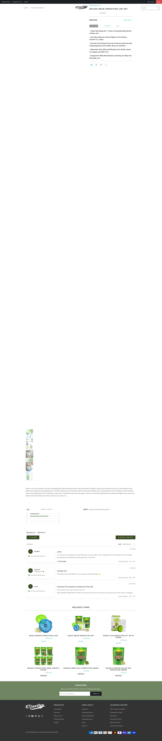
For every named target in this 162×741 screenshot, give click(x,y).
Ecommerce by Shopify (51, 732)
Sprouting (56, 712)
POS (40, 732)
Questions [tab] (41, 533)
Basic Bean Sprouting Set (81, 623)
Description (94, 26)
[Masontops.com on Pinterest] (35, 716)
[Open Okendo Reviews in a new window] (128, 530)
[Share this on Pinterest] (101, 65)
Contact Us (85, 709)
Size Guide (127, 20)
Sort (120, 544)
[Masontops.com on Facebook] (29, 716)
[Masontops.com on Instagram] (39, 716)
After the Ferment (115, 722)
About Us (84, 726)
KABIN (26, 2)
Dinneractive (17, 2)
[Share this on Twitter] (91, 65)
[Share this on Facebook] (96, 65)
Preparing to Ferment (116, 712)
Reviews (56, 722)
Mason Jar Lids (58, 716)
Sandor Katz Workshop (116, 726)
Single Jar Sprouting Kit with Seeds (118, 623)
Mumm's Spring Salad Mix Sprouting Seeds (118, 656)
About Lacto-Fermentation (117, 709)
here (65, 496)
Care (117, 26)
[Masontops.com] (82, 7)
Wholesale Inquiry (87, 719)
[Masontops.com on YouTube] (32, 716)
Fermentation (58, 709)
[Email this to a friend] (106, 65)
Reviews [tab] (31, 533)
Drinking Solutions (59, 719)
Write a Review (127, 537)
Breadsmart (6, 2)
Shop (26, 8)
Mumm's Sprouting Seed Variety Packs (43, 656)
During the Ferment (115, 719)
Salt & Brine (113, 716)
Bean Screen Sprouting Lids (43, 623)
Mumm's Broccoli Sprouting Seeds (81, 656)
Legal (83, 722)
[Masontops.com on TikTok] (26, 715)
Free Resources (37, 8)
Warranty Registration (88, 716)
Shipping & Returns (87, 712)
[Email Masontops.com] (42, 716)
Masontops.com (34, 732)
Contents (107, 26)
